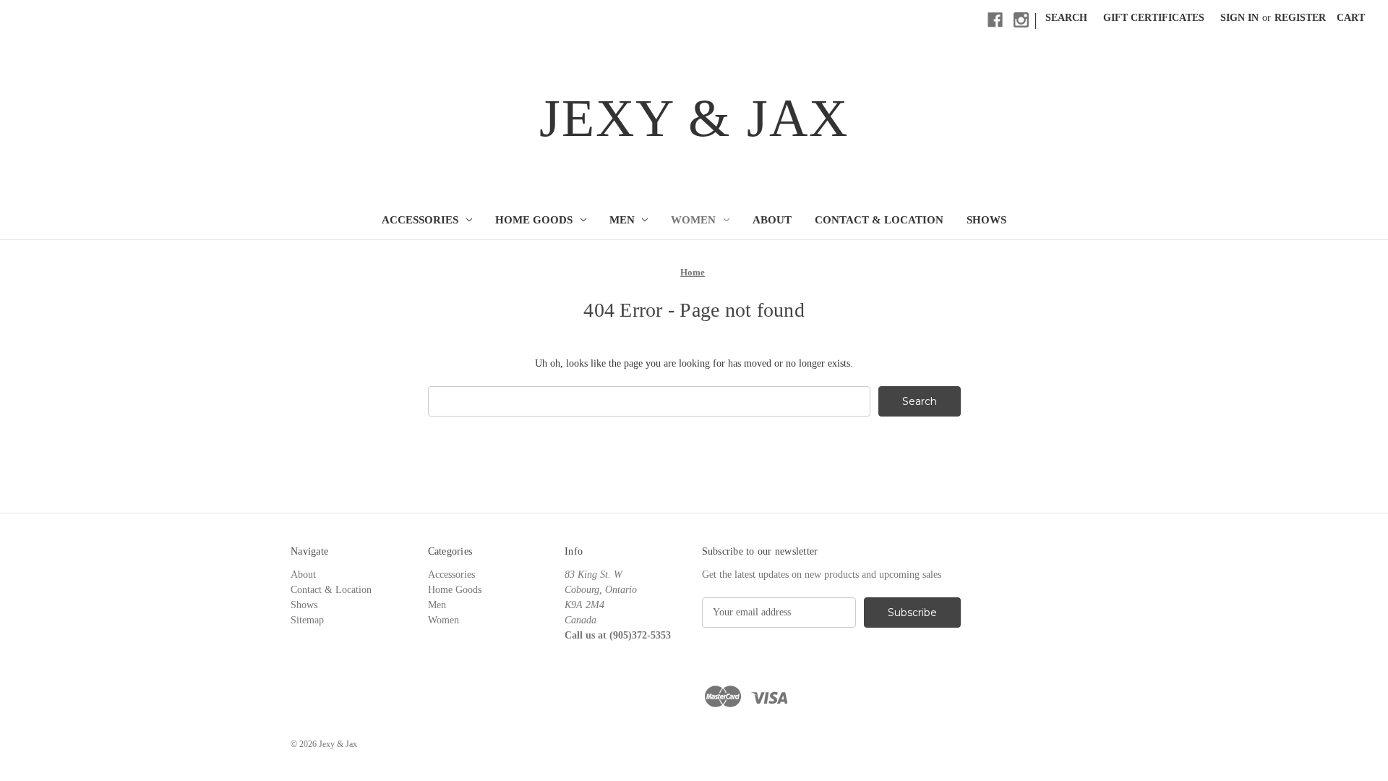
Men (622, 220)
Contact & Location (879, 220)
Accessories (420, 220)
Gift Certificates (1153, 17)
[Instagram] (1021, 19)
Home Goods (534, 220)
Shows (986, 220)
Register (1300, 17)
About (772, 220)
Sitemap (307, 620)
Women (693, 220)
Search (1066, 17)
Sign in (1239, 17)
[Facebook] (995, 19)
